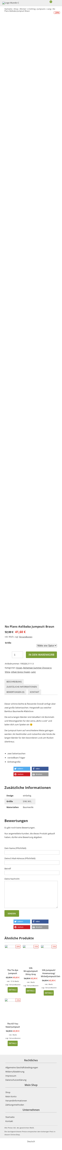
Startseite (8, 9)
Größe (8, 642)
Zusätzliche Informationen (22, 686)
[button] (22, 769)
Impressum (10, 1075)
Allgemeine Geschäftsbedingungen (21, 1067)
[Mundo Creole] (10, 3)
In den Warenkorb (41, 654)
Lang (49, 9)
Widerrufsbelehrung (14, 1071)
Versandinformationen (16, 1100)
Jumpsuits (41, 9)
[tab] (14, 681)
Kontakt (34, 692)
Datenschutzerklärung (15, 1079)
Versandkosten (25, 636)
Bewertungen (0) (15, 692)
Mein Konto (11, 1096)
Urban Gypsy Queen (20, 671)
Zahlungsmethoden (14, 1104)
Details (13, 989)
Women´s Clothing (27, 9)
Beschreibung (14, 681)
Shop (16, 9)
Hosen (19, 667)
